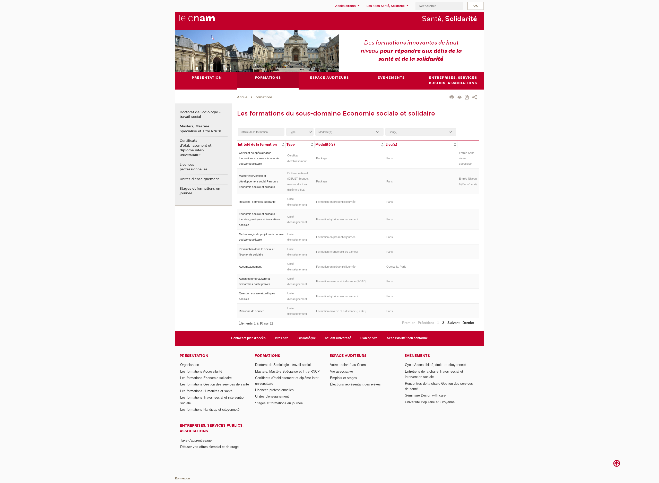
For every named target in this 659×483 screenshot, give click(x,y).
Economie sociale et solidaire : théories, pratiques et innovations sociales (259, 219)
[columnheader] (261, 144)
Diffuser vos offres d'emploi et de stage (209, 447)
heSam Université (338, 338)
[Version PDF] (467, 97)
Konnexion (182, 478)
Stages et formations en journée (200, 191)
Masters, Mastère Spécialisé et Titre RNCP (200, 128)
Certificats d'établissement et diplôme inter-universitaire (195, 148)
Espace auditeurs (348, 356)
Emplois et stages (343, 378)
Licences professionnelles (193, 167)
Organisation (189, 365)
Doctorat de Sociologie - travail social (200, 114)
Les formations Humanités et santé (206, 391)
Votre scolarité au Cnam (348, 365)
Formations (263, 97)
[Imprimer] (452, 97)
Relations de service (251, 311)
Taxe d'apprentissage (196, 440)
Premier (408, 323)
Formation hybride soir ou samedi (337, 219)
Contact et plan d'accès (248, 338)
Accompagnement (250, 266)
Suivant (453, 323)
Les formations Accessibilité (201, 371)
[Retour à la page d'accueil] (205, 21)
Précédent (426, 323)
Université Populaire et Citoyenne (430, 402)
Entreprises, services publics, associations (212, 428)
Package (321, 158)
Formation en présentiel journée (335, 201)
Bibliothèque (307, 338)
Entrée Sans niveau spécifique (466, 158)
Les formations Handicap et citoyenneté (209, 409)
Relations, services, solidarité (257, 201)
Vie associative (341, 371)
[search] (439, 6)
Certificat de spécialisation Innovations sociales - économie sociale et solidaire (259, 158)
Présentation (194, 356)
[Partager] (474, 97)
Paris (389, 158)
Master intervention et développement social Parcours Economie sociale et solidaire (258, 181)
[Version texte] (459, 97)
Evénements (417, 356)
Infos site (281, 338)
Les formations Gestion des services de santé (214, 384)
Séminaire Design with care (425, 395)
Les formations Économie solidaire (206, 378)
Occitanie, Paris (396, 266)
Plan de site (368, 338)
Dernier (468, 323)
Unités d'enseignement (199, 179)
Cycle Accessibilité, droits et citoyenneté (435, 365)
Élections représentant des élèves (355, 384)
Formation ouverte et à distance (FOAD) (341, 281)
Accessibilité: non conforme (407, 338)
